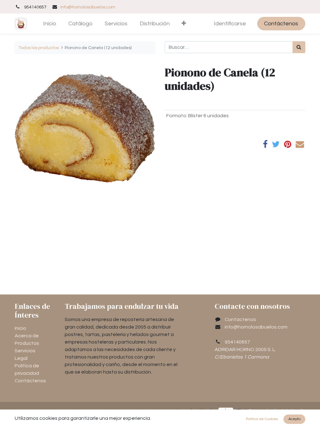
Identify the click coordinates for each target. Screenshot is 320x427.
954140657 (237, 341)
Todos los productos (38, 47)
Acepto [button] (294, 419)
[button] (184, 24)
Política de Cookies (262, 419)
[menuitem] (49, 24)
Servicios (25, 350)
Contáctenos (281, 24)
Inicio (20, 328)
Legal (21, 358)
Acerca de (27, 335)
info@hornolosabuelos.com (87, 7)
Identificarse (230, 24)
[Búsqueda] (298, 47)
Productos (27, 343)
